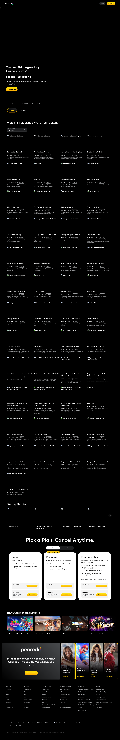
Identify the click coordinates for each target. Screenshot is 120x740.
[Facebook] (98, 721)
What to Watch (46, 689)
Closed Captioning (101, 691)
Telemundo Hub (46, 707)
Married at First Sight (65, 689)
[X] (98, 726)
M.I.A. (61, 691)
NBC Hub (44, 702)
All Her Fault (63, 699)
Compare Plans (100, 689)
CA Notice (40, 723)
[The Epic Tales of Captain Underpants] (47, 516)
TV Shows (8, 689)
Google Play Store (101, 699)
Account (98, 694)
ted (61, 705)
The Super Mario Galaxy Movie (86, 689)
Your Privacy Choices (62, 722)
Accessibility (32, 723)
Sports (7, 699)
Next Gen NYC (82, 694)
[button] (20, 623)
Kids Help (77, 723)
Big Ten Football (28, 699)
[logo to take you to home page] (9, 4)
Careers (84, 723)
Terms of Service (12, 723)
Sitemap (8, 705)
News (7, 694)
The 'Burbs (62, 702)
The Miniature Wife (65, 694)
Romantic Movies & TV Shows (50, 705)
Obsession (81, 697)
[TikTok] (102, 721)
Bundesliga (27, 702)
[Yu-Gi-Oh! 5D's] (20, 516)
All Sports (26, 707)
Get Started (111, 3)
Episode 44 (44, 104)
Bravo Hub (44, 699)
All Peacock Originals (65, 707)
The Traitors (63, 697)
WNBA (25, 694)
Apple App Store (100, 697)
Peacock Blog (9, 707)
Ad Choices (48, 723)
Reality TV (44, 694)
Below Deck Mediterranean (85, 702)
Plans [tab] (53, 547)
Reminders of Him (82, 691)
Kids (7, 697)
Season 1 (35, 104)
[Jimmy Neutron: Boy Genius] (74, 516)
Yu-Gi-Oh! (25, 104)
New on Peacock (46, 691)
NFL (25, 697)
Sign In (102, 3)
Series (16, 104)
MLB (25, 705)
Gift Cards (99, 707)
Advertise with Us (12, 726)
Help (71, 723)
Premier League (28, 689)
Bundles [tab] (67, 547)
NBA (25, 691)
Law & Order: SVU (82, 710)
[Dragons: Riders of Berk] (100, 516)
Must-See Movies (46, 697)
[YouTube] (107, 721)
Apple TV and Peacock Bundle (104, 702)
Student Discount (100, 705)
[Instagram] (111, 721)
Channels (8, 702)
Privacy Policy (22, 723)
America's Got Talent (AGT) (85, 699)
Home (9, 104)
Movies (8, 691)
